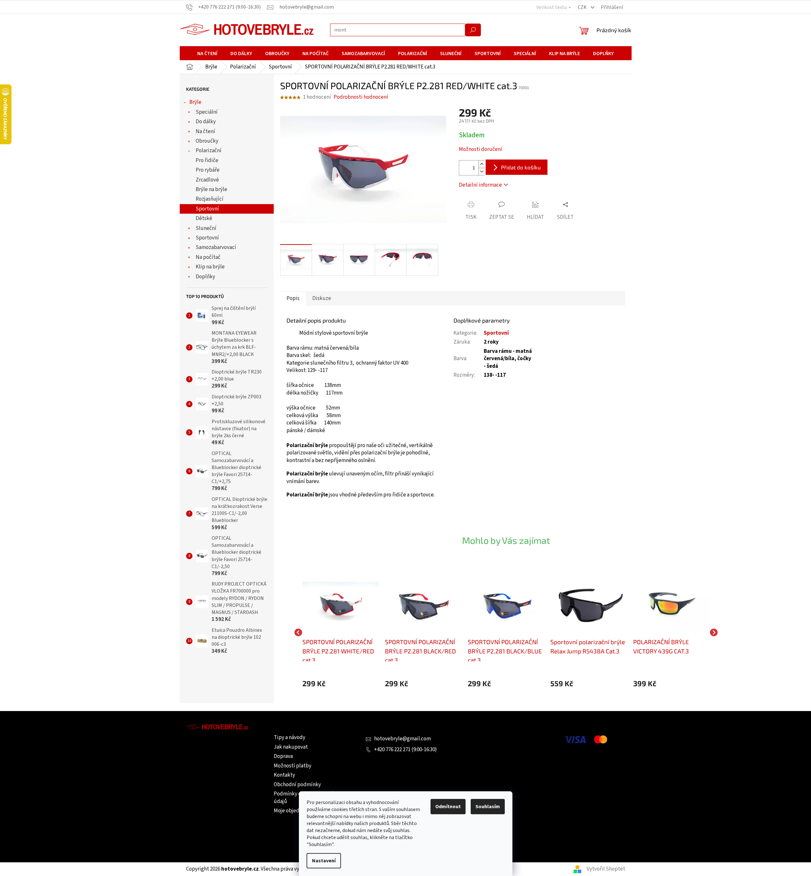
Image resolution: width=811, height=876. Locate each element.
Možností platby (292, 766)
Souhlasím (487, 806)
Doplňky (205, 277)
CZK (583, 7)
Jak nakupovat (291, 747)
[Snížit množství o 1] (481, 171)
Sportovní (207, 209)
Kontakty (284, 775)
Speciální (207, 112)
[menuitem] (207, 53)
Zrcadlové (207, 180)
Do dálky (206, 121)
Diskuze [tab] (321, 298)
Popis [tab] (293, 298)
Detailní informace (480, 185)
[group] (340, 632)
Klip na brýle (210, 267)
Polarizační (208, 150)
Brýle (195, 102)
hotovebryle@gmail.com (402, 739)
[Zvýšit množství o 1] (481, 164)
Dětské (204, 218)
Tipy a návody (289, 737)
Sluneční (206, 228)
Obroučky (207, 141)
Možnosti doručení (480, 149)
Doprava (283, 756)
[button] (340, 683)
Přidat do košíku (521, 167)
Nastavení (324, 860)
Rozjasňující (209, 199)
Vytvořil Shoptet (606, 869)
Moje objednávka (293, 811)
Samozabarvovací (216, 247)
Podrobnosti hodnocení (361, 97)
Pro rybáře (208, 170)
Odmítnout (448, 806)
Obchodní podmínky (297, 784)
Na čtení (205, 131)
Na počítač (208, 257)
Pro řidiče (207, 160)
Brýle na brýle (211, 189)
